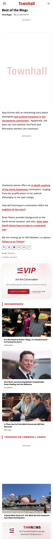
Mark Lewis (7, 430)
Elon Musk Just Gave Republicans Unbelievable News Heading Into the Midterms (24, 383)
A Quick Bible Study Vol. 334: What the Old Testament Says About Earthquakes (26, 516)
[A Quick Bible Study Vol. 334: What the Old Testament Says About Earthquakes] (26, 498)
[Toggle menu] (4, 3)
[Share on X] (4, 247)
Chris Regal (7, 14)
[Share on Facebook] (14, 247)
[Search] (48, 3)
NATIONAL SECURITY (9, 257)
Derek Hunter (8, 345)
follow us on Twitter (13, 241)
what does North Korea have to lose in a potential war (25, 225)
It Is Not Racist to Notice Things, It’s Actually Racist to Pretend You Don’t (25, 340)
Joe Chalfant (8, 387)
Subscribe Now (38, 291)
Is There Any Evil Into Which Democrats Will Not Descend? (24, 425)
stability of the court (13, 209)
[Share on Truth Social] (9, 247)
